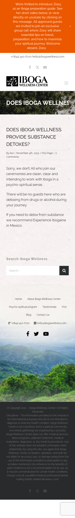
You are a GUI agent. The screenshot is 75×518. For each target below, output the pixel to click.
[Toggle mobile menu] (66, 83)
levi (12, 153)
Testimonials (49, 306)
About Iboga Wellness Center (44, 299)
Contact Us (43, 314)
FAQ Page (47, 153)
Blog (28, 314)
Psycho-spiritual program (23, 306)
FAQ (64, 306)
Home (18, 299)
